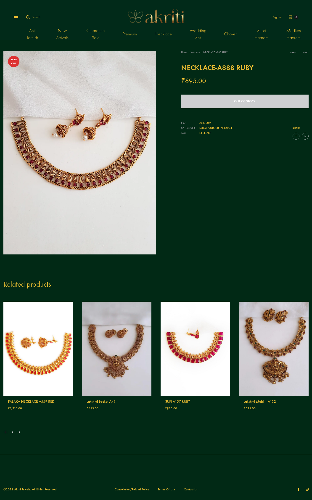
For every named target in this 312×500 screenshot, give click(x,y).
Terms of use (166, 489)
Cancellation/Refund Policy (132, 489)
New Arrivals (62, 34)
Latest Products (209, 128)
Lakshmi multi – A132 (260, 401)
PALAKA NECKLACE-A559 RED (31, 401)
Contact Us (191, 489)
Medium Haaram (293, 34)
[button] (5, 432)
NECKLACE (205, 133)
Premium (130, 34)
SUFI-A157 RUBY (177, 401)
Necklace (163, 34)
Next (306, 52)
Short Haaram (261, 34)
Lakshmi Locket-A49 (101, 401)
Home (184, 52)
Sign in (277, 17)
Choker (230, 34)
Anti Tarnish (32, 34)
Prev (293, 52)
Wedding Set (198, 34)
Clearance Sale (95, 34)
